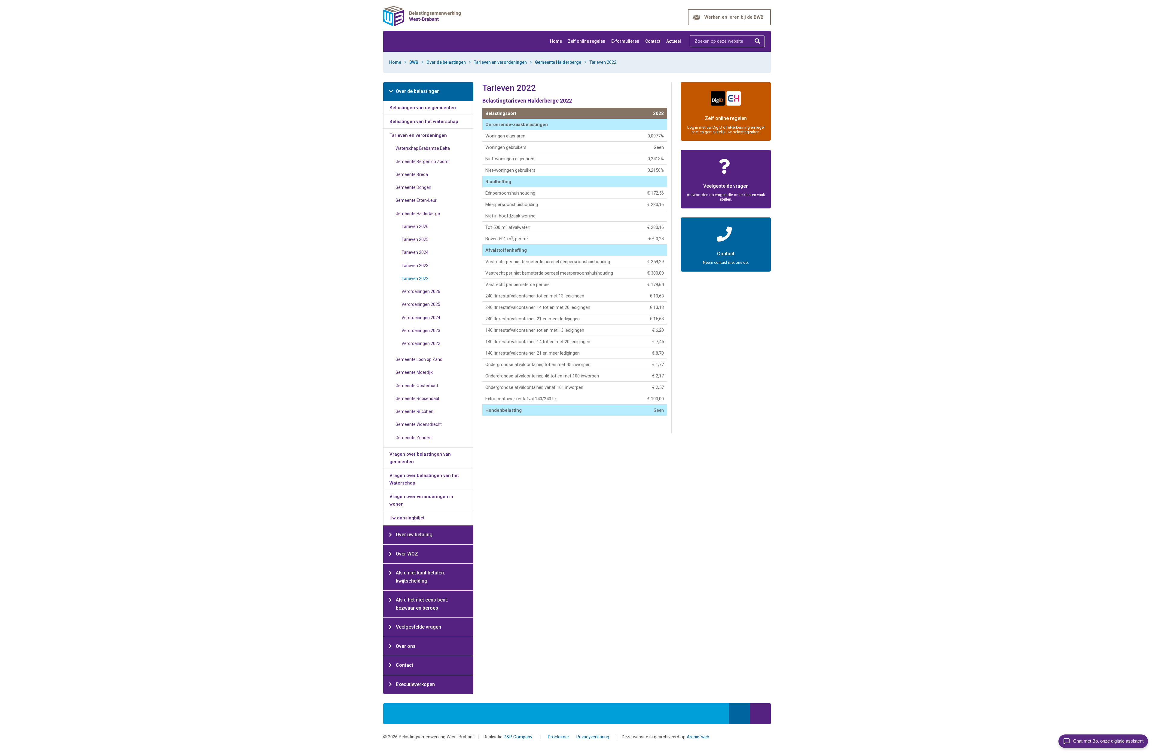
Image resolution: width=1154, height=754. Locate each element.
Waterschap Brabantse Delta (422, 148)
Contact (652, 41)
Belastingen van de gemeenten (422, 107)
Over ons (406, 646)
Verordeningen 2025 (420, 304)
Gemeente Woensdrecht (418, 424)
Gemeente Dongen (413, 187)
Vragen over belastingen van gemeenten (420, 457)
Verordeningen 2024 (420, 317)
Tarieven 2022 (415, 278)
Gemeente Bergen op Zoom (421, 161)
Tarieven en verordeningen (500, 62)
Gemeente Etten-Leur (416, 200)
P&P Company (518, 737)
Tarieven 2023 (415, 265)
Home (556, 41)
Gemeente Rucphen (414, 411)
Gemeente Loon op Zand (418, 359)
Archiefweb (698, 737)
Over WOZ (407, 554)
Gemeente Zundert (413, 437)
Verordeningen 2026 (420, 291)
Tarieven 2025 (415, 239)
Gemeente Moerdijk (414, 372)
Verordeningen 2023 (420, 330)
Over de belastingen (446, 62)
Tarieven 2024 (415, 252)
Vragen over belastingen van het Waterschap (424, 479)
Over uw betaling (414, 534)
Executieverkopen (415, 684)
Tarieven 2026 (415, 226)
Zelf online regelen (586, 41)
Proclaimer (558, 737)
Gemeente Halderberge (558, 62)
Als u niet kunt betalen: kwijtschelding (420, 577)
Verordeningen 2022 (420, 343)
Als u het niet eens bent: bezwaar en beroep (422, 604)
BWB (413, 62)
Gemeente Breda (411, 174)
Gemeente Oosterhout (416, 385)
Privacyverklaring (592, 737)
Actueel (673, 41)
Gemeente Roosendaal (417, 398)
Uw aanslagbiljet (407, 518)
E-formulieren (625, 41)
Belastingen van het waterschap (423, 121)
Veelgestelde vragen (418, 627)
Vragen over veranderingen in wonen (421, 500)
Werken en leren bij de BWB (734, 17)
